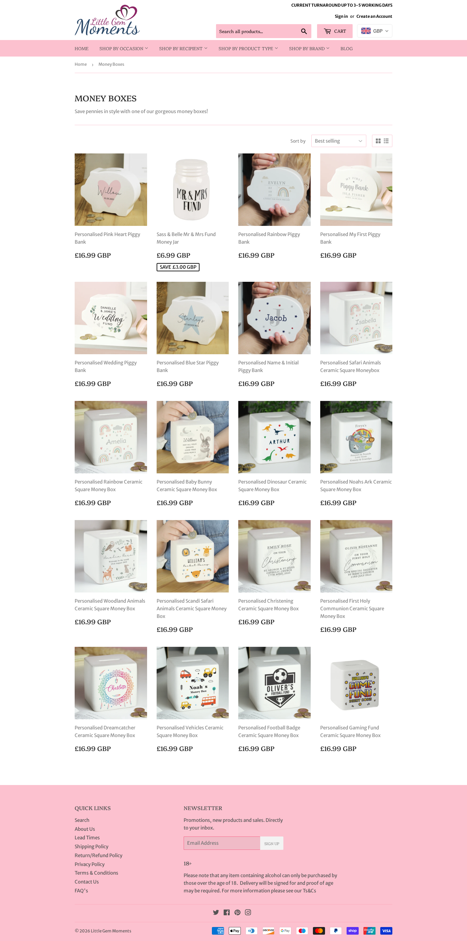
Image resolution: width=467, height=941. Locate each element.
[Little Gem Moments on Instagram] (248, 913)
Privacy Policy (90, 864)
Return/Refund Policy (98, 855)
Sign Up (271, 843)
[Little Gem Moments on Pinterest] (237, 913)
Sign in (341, 16)
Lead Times (87, 838)
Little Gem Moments (111, 931)
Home (82, 48)
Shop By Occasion (122, 48)
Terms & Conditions (96, 873)
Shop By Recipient (181, 48)
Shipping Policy (91, 846)
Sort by (298, 141)
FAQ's (81, 891)
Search (82, 820)
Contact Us (87, 882)
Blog (347, 48)
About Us (85, 829)
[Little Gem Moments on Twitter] (216, 913)
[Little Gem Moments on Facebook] (226, 913)
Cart (339, 31)
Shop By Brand (307, 48)
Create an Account (374, 16)
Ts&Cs (309, 891)
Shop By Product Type (246, 48)
